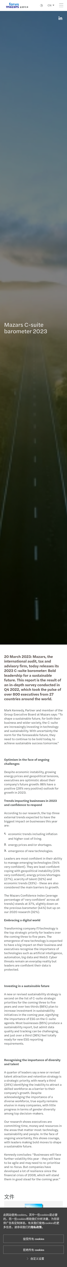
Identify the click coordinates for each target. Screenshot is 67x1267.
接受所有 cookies (33, 1239)
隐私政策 (36, 1227)
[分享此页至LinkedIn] (60, 18)
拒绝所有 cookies (33, 1250)
